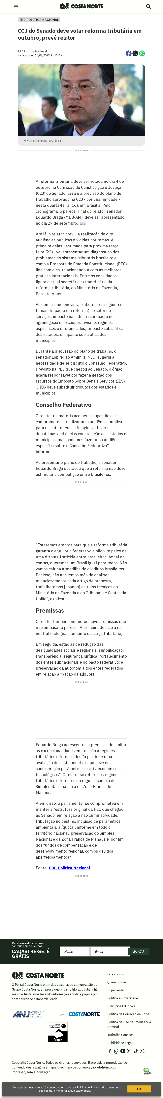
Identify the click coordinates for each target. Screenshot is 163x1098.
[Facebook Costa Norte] (110, 1051)
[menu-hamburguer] (16, 6)
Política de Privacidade (91, 1087)
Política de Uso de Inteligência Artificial (129, 1024)
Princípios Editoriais (121, 1006)
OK (139, 1089)
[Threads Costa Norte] (116, 1051)
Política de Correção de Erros (128, 1014)
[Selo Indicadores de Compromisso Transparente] (58, 1032)
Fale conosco (116, 974)
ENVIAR (138, 951)
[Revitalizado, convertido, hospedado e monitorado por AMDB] (147, 1071)
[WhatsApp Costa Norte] (142, 1051)
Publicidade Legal (120, 1043)
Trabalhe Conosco (120, 1035)
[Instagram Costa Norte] (129, 1051)
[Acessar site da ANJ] (28, 1014)
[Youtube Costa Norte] (122, 1051)
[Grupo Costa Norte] (80, 1014)
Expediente (115, 990)
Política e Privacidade (122, 998)
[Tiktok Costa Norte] (135, 1051)
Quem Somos (116, 982)
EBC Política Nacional (69, 868)
